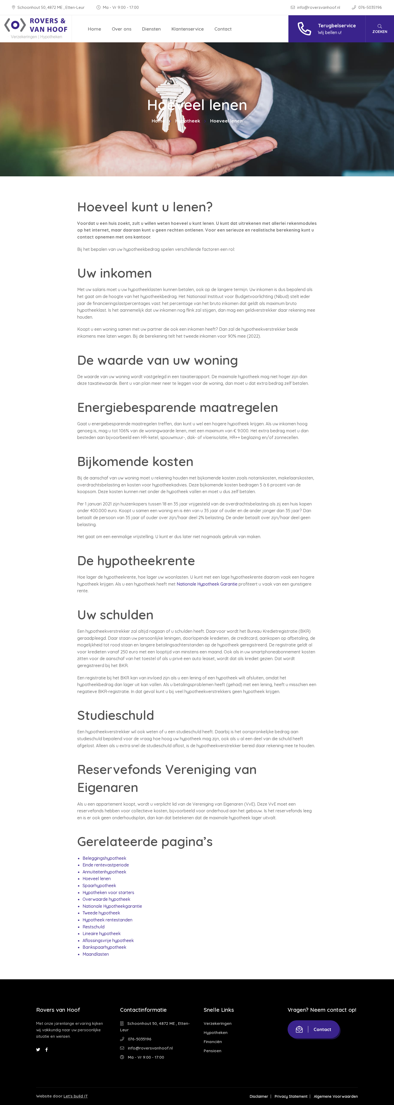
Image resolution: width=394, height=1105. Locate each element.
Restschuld (94, 926)
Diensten (151, 29)
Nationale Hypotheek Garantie (207, 584)
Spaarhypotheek (99, 885)
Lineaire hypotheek (102, 933)
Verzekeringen (218, 1023)
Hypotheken (216, 1032)
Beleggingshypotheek (104, 858)
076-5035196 (369, 7)
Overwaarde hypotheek (106, 899)
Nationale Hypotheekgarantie (112, 906)
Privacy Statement (291, 1096)
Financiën (213, 1041)
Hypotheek (187, 121)
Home (94, 29)
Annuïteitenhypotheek (104, 872)
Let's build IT (76, 1096)
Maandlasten (96, 954)
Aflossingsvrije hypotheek (108, 940)
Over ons (121, 29)
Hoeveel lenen (97, 878)
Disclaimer (259, 1096)
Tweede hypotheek (101, 913)
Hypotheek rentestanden (107, 919)
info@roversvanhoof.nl (318, 7)
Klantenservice (188, 29)
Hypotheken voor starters (108, 892)
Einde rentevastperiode (106, 865)
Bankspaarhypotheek (104, 947)
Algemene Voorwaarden (336, 1096)
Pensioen (212, 1050)
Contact (223, 29)
